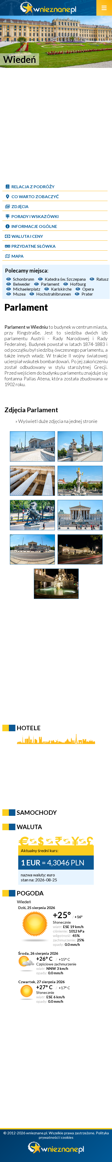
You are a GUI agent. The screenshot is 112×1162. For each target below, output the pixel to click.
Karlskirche (61, 288)
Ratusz (102, 278)
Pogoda (30, 893)
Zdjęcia (19, 206)
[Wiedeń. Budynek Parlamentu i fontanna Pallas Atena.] (80, 528)
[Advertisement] (56, 125)
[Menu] (104, 8)
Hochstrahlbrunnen (53, 293)
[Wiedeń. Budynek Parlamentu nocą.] (80, 562)
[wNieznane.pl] (48, 12)
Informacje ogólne (34, 226)
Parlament (50, 283)
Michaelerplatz (26, 288)
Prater (87, 293)
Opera (88, 288)
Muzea (19, 293)
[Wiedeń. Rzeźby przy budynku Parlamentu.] (80, 460)
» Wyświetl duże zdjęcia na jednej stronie (56, 421)
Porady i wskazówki (35, 216)
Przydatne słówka (33, 246)
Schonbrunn (23, 278)
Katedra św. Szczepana (65, 278)
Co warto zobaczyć (35, 196)
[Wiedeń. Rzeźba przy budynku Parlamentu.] (32, 528)
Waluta (29, 826)
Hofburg (78, 283)
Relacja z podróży (32, 186)
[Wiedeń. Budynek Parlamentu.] (32, 460)
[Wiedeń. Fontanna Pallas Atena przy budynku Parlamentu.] (80, 494)
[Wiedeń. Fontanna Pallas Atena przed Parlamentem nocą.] (56, 597)
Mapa (17, 255)
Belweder (21, 283)
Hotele (29, 728)
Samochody (37, 812)
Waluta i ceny (27, 236)
